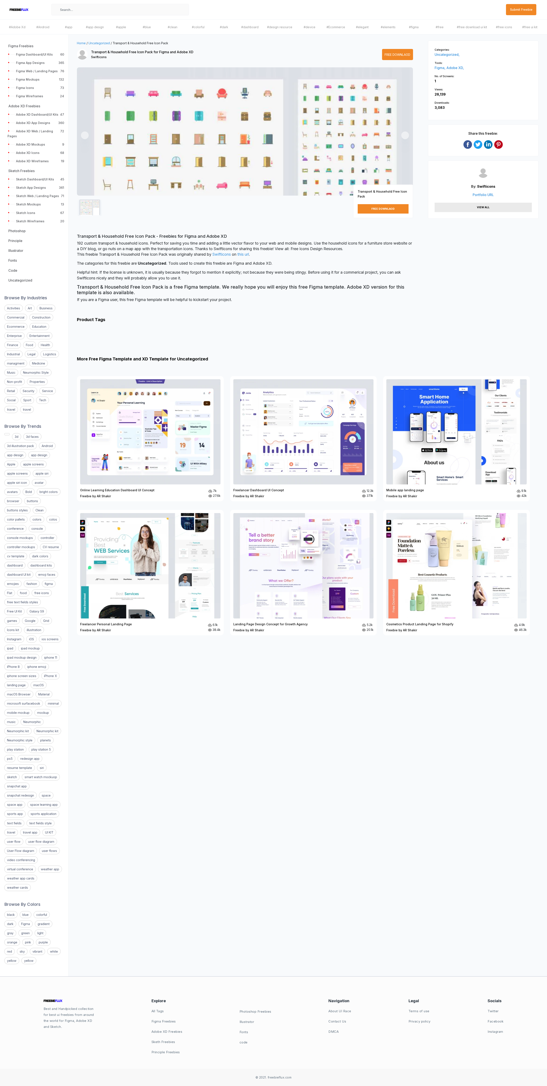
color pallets (16, 519)
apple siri (42, 473)
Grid (46, 621)
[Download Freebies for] (7, 434)
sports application (43, 814)
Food (29, 345)
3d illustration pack (20, 446)
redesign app (30, 758)
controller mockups (21, 547)
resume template (19, 768)
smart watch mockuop (41, 777)
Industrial (13, 354)
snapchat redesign (20, 795)
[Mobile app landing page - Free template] (456, 439)
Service (47, 391)
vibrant (37, 951)
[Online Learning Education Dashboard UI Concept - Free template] (150, 438)
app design (15, 455)
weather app (50, 869)
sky (22, 951)
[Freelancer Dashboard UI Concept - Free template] (303, 439)
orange (12, 942)
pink (28, 942)
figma (49, 584)
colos (53, 519)
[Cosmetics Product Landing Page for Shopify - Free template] (456, 572)
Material (44, 694)
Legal (31, 354)
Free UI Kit (14, 611)
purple (43, 942)
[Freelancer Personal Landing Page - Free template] (150, 572)
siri (42, 768)
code (244, 1042)
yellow (11, 960)
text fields (14, 823)
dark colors (40, 556)
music (11, 722)
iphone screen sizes (21, 676)
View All (483, 207)
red (9, 951)
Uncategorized (99, 43)
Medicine (38, 363)
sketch (12, 777)
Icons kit (13, 630)
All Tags (157, 1011)
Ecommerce (16, 326)
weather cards (17, 887)
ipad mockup (30, 648)
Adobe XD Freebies (166, 1032)
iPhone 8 (13, 666)
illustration (34, 630)
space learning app (44, 804)
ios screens (50, 639)
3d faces (32, 436)
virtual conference (20, 869)
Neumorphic (32, 722)
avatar (39, 482)
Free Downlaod (397, 54)
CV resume (51, 547)
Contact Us (337, 1021)
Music (11, 372)
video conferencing (21, 860)
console (37, 528)
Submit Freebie (521, 9)
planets (45, 740)
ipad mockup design (22, 657)
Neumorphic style (19, 740)
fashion (31, 584)
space (46, 795)
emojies (13, 584)
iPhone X (50, 676)
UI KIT (49, 832)
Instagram (14, 639)
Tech (42, 400)
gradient (44, 924)
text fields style (40, 823)
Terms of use (419, 1011)
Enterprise (14, 336)
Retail (11, 391)
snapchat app (17, 786)
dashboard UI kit (19, 574)
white (54, 951)
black (11, 914)
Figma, (440, 68)
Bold (28, 492)
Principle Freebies (165, 1052)
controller (47, 538)
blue (25, 914)
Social (11, 400)
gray (10, 933)
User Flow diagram (20, 851)
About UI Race (339, 1011)
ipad (10, 648)
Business (46, 308)
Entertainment (39, 336)
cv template (15, 556)
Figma (25, 924)
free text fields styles (22, 602)
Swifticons (99, 57)
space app (14, 804)
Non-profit (14, 382)
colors (36, 519)
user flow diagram (41, 841)
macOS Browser (19, 694)
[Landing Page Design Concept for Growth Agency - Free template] (303, 572)
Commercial (15, 317)
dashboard (15, 565)
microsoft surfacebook (23, 703)
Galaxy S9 (36, 611)
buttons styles (17, 510)
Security (28, 391)
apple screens (33, 464)
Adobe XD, (455, 68)
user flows (49, 851)
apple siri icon (17, 482)
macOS (38, 685)
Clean (39, 510)
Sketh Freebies (163, 1042)
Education (39, 326)
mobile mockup (18, 712)
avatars (12, 492)
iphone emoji (36, 666)
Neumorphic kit (18, 731)
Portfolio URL (483, 195)
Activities (13, 308)
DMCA (333, 1032)
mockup (43, 712)
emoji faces (46, 574)
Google (30, 621)
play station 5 (41, 749)
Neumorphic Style (36, 372)
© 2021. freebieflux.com (274, 1077)
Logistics (49, 354)
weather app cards (20, 878)
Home (81, 43)
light (40, 933)
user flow (14, 841)
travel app (30, 832)
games (12, 621)
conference (15, 528)
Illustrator (247, 1022)
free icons (41, 593)
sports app (15, 814)
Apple (11, 464)
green (25, 933)
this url (243, 254)
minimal (53, 703)
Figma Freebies (163, 1021)
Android (47, 446)
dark (10, 924)
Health (45, 345)
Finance (12, 345)
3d (16, 436)
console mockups (20, 538)
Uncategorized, (447, 54)
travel (11, 409)
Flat (9, 593)
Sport (27, 400)
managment (15, 363)
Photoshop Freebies (255, 1011)
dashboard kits (41, 565)
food (23, 593)
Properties (37, 382)
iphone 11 (50, 657)
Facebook (495, 1021)
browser (13, 501)
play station (15, 749)
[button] (85, 135)
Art (30, 308)
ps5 (10, 758)
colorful (41, 914)
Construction (41, 317)
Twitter (493, 1011)
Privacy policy (420, 1021)
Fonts (244, 1032)
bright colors (49, 492)
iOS (31, 639)
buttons (32, 501)
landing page (16, 685)
